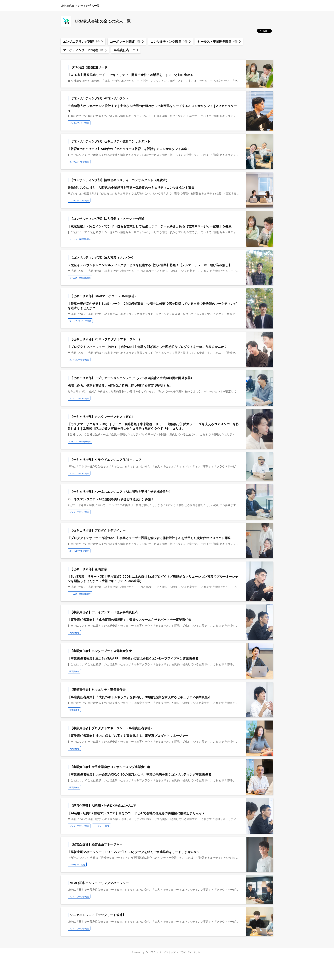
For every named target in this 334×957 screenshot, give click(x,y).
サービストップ (167, 952)
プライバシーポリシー (191, 952)
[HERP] (150, 952)
